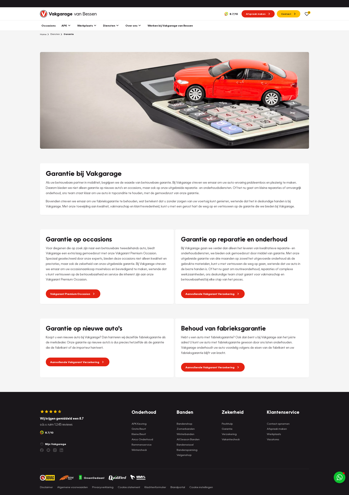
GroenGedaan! (94, 477)
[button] (339, 477)
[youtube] (48, 450)
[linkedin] (61, 450)
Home (43, 34)
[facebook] (42, 450)
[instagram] (55, 450)
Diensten (55, 34)
